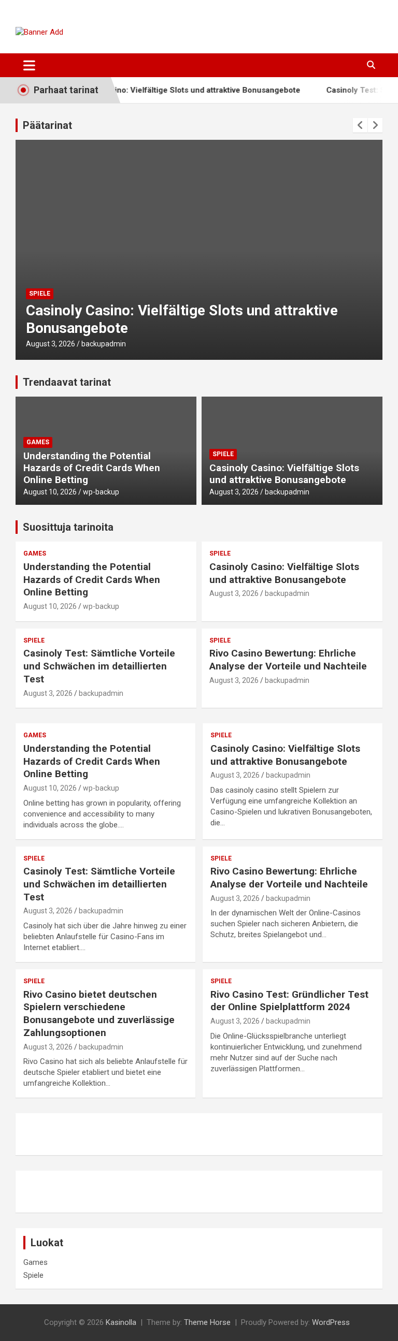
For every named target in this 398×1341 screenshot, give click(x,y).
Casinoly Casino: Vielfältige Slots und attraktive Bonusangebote (170, 90)
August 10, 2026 (50, 492)
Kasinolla (121, 1322)
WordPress (331, 1322)
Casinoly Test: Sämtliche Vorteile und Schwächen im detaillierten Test (99, 665)
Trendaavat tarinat (67, 382)
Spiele (39, 293)
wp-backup (101, 492)
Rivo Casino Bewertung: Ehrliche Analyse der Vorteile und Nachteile (288, 659)
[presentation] (360, 125)
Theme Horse (207, 1322)
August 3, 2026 (50, 344)
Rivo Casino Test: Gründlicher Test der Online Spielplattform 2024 (289, 1000)
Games (37, 442)
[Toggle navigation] (29, 65)
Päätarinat (47, 125)
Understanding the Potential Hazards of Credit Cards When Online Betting (91, 468)
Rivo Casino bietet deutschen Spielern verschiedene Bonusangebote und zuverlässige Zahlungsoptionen (99, 1013)
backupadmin (103, 344)
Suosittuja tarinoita (68, 527)
